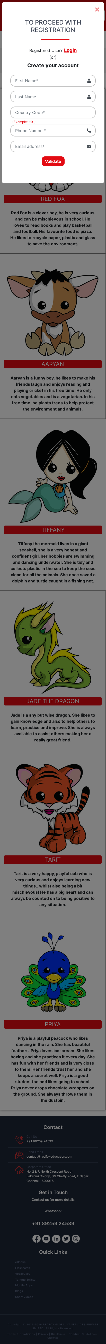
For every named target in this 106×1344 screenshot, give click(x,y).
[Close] (97, 9)
